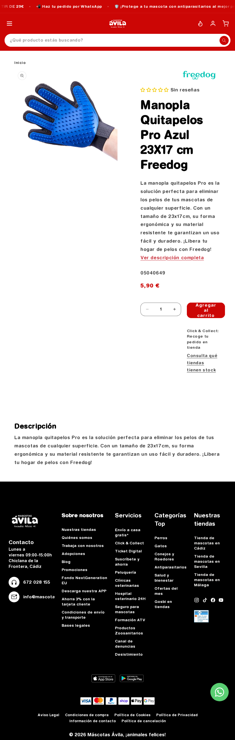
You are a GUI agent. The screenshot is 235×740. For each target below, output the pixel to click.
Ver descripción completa (172, 257)
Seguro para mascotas (127, 609)
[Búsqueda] (224, 40)
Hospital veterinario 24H (130, 596)
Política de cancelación (144, 721)
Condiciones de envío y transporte (83, 615)
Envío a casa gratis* (127, 532)
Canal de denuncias (125, 644)
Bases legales (76, 625)
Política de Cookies (132, 715)
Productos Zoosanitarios (129, 630)
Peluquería (125, 572)
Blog (66, 561)
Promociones (74, 569)
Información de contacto (92, 721)
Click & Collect (129, 543)
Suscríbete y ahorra (127, 561)
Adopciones (73, 553)
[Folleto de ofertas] (200, 23)
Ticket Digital (128, 551)
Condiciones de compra (87, 715)
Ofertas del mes (166, 591)
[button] (154, 89)
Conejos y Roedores (164, 556)
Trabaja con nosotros (83, 545)
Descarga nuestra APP (84, 591)
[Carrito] (226, 23)
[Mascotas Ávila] (117, 23)
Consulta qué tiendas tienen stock (202, 362)
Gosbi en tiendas (163, 604)
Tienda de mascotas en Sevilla (207, 561)
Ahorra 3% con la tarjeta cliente (78, 601)
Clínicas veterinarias (127, 583)
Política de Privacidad (177, 715)
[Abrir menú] (9, 23)
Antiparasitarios (170, 567)
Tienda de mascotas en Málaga (207, 579)
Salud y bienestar (163, 578)
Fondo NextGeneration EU (84, 580)
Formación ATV (130, 620)
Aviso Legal (48, 715)
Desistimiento (129, 654)
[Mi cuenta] (213, 23)
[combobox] (117, 40)
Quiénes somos (77, 537)
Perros (160, 537)
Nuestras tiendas (79, 529)
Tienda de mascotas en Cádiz (207, 542)
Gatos (160, 546)
